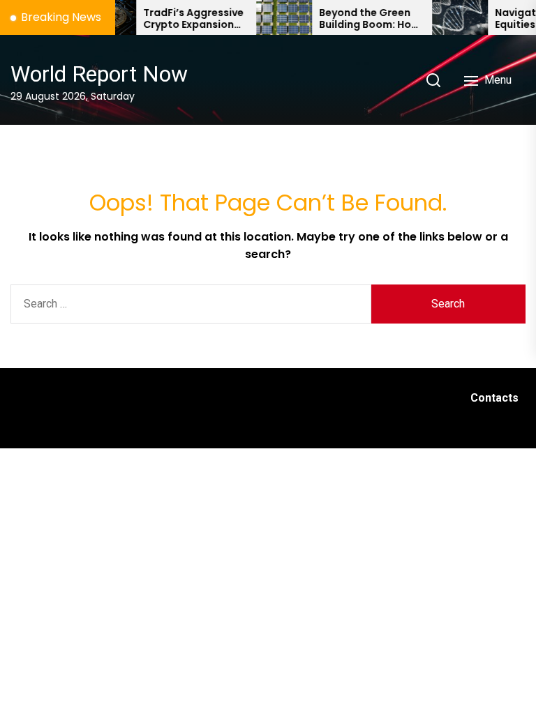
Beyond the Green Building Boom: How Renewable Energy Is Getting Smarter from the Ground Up (362, 19)
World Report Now (99, 74)
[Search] (433, 80)
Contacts (494, 397)
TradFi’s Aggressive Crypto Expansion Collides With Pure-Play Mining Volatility (185, 19)
